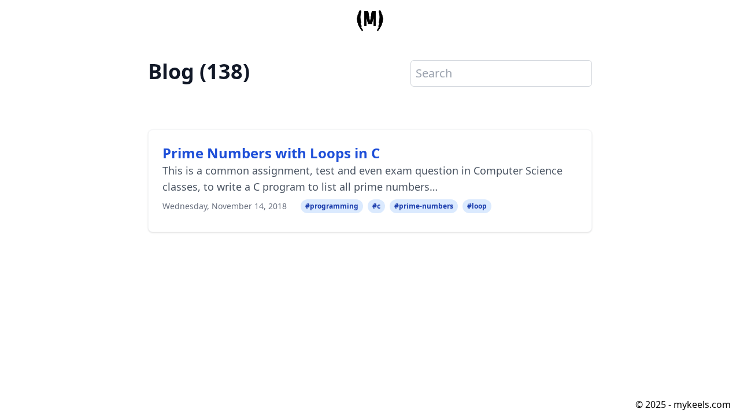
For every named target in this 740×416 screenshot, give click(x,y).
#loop (477, 206)
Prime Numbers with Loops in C (271, 152)
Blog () (199, 71)
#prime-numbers (423, 206)
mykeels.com (702, 404)
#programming (331, 206)
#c (376, 206)
